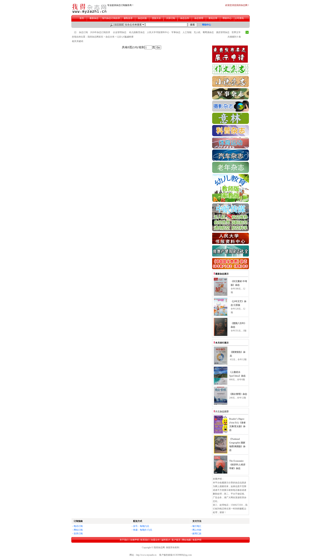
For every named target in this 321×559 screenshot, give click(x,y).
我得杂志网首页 (95, 36)
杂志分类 (110, 36)
